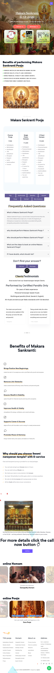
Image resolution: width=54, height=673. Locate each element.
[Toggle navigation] (51, 3)
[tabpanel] (39, 315)
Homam (43, 195)
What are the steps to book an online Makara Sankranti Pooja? (24, 246)
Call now (19, 26)
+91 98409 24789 (45, 660)
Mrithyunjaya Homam (20, 655)
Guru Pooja (27, 622)
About (29, 653)
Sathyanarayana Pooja (6, 660)
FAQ (10, 195)
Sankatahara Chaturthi (8, 642)
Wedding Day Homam (18, 652)
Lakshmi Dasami (7, 650)
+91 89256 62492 (45, 658)
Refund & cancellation (31, 649)
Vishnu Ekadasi (6, 653)
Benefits (32, 195)
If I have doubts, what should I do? (20, 254)
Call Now (27, 551)
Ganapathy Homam (27, 588)
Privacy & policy (32, 642)
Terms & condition (32, 645)
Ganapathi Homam (19, 642)
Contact (26, 199)
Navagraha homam (19, 658)
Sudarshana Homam (20, 645)
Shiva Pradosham (7, 655)
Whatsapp (33, 26)
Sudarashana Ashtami (8, 647)
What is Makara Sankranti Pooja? (20, 212)
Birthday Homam (19, 647)
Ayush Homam (18, 661)
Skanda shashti (6, 645)
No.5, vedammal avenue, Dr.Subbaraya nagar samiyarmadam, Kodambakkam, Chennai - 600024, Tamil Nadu (46, 648)
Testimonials (21, 195)
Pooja (15, 199)
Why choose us (38, 199)
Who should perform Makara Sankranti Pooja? (25, 238)
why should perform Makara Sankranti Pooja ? (25, 231)
